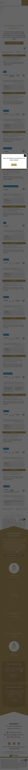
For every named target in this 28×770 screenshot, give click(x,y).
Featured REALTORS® (14, 555)
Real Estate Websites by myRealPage (17, 753)
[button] (14, 43)
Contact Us (18, 671)
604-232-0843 (7, 126)
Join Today (17, 696)
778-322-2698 (14, 596)
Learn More (13, 551)
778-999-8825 (7, 503)
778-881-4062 (7, 464)
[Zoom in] (2, 7)
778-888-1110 (17, 389)
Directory (14, 675)
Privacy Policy (5, 753)
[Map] (14, 14)
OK (14, 164)
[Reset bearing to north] (2, 11)
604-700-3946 (7, 88)
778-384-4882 (7, 275)
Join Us (14, 700)
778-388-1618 (14, 655)
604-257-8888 (7, 389)
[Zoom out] (2, 9)
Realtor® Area (14, 748)
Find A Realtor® (14, 43)
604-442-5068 (14, 577)
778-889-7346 (14, 637)
